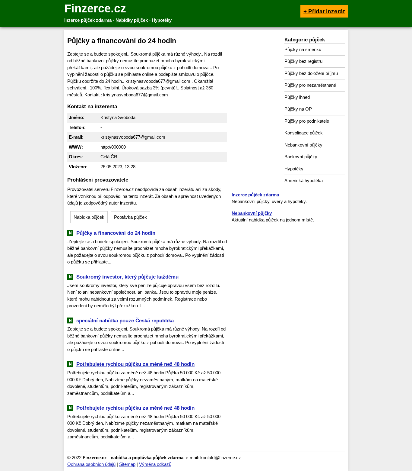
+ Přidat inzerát (324, 11)
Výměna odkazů (155, 464)
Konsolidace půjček (303, 132)
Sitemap (127, 464)
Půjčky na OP (298, 108)
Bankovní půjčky (300, 156)
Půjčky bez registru (303, 61)
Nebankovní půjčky (303, 144)
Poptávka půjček (130, 217)
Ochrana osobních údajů (91, 464)
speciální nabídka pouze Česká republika (125, 320)
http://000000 (113, 147)
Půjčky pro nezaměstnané (310, 85)
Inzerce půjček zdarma (255, 194)
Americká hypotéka (303, 180)
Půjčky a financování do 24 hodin (115, 233)
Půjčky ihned (297, 97)
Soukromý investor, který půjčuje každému (127, 276)
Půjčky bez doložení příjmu (311, 73)
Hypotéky (293, 168)
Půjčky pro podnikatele (306, 121)
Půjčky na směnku (302, 49)
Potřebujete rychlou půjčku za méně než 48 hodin (135, 364)
